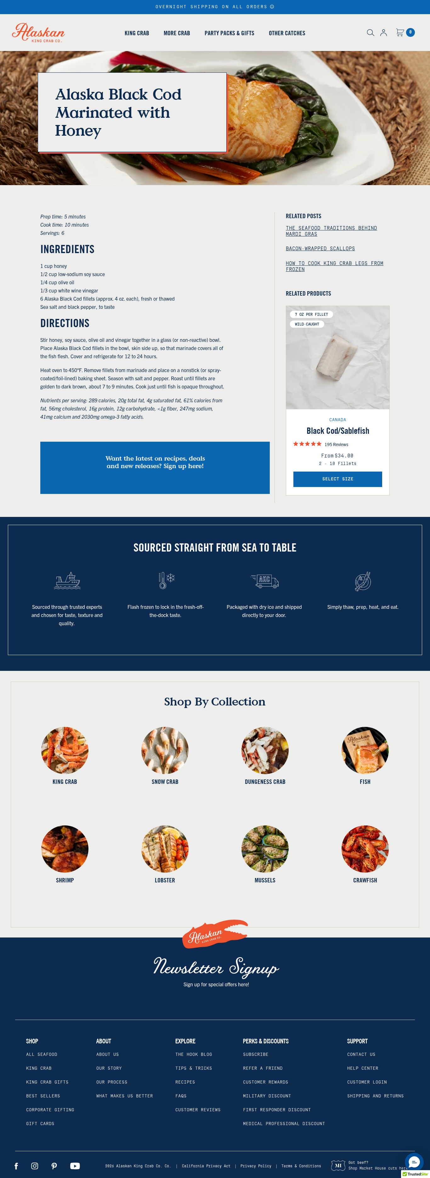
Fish (365, 781)
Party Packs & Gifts (229, 33)
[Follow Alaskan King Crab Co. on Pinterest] (54, 1166)
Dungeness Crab (265, 781)
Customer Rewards (265, 1082)
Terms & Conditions (301, 1166)
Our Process (111, 1082)
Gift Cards (40, 1123)
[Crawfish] (365, 849)
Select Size (338, 479)
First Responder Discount (277, 1110)
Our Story (109, 1068)
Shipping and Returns (375, 1096)
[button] (272, 6)
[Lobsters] (165, 849)
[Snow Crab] (165, 750)
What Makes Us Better (124, 1096)
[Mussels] (265, 849)
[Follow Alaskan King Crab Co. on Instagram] (34, 1166)
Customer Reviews (198, 1110)
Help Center (362, 1068)
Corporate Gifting (50, 1110)
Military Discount (267, 1096)
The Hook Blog (193, 1054)
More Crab (177, 33)
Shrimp (65, 880)
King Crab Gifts (47, 1082)
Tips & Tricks (193, 1068)
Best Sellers (43, 1096)
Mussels (265, 880)
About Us (107, 1054)
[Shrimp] (65, 849)
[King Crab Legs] (65, 750)
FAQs (181, 1096)
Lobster (165, 880)
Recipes (185, 1082)
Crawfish (365, 880)
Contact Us (361, 1054)
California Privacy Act (206, 1166)
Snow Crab (165, 781)
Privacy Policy (255, 1166)
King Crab (137, 33)
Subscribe (256, 1054)
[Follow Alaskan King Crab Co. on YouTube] (75, 1166)
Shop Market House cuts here (378, 1168)
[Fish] (365, 750)
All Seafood (41, 1054)
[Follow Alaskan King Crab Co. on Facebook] (16, 1166)
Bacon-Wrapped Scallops (320, 249)
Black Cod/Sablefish (338, 430)
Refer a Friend (263, 1068)
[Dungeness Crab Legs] (265, 750)
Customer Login (367, 1082)
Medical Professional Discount (284, 1123)
